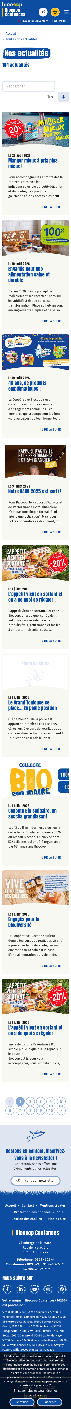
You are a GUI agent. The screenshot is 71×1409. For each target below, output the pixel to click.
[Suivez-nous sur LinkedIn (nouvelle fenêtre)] (21, 1289)
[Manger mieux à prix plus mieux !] (35, 131)
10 (51, 1110)
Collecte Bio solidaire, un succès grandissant (32, 813)
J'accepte (49, 1402)
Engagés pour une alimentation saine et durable (30, 274)
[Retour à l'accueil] (12, 5)
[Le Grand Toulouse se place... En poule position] (35, 673)
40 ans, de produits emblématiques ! (30, 386)
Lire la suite (52, 207)
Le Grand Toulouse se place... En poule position (32, 705)
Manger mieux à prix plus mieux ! (33, 163)
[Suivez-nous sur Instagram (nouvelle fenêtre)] (48, 1289)
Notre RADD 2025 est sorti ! (34, 491)
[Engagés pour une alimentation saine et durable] (35, 239)
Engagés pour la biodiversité (30, 922)
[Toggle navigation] (66, 13)
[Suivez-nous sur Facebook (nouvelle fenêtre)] (7, 1289)
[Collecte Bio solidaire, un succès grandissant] (35, 781)
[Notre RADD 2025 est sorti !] (35, 461)
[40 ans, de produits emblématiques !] (35, 353)
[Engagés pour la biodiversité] (35, 889)
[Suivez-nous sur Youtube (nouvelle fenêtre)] (34, 1289)
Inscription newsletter (38, 1180)
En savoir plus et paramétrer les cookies (35, 1392)
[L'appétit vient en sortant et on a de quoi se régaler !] (35, 564)
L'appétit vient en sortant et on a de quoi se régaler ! (35, 597)
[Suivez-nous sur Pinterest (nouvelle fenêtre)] (62, 1289)
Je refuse (22, 1402)
